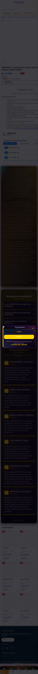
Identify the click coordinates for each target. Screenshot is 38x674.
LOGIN (19, 331)
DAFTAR (19, 337)
